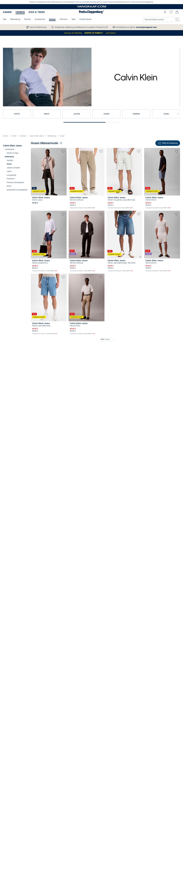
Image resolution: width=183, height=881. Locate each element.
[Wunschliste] (171, 12)
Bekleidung (15, 19)
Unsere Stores (85, 19)
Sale (73, 19)
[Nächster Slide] (178, 114)
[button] (165, 12)
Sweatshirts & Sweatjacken (17, 190)
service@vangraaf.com (146, 27)
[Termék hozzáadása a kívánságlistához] (63, 151)
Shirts (9, 186)
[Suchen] (177, 19)
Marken (52, 19)
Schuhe (27, 19)
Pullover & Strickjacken (15, 182)
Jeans (9, 171)
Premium (64, 19)
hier (149, 2)
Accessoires (40, 19)
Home (5, 136)
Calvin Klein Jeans (37, 136)
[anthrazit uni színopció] (33, 206)
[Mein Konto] (165, 12)
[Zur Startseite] (91, 6)
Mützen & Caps (12, 153)
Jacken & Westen (13, 168)
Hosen (62, 136)
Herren (20, 12)
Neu (4, 19)
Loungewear (11, 175)
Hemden (10, 160)
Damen (7, 12)
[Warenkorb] (177, 12)
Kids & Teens (37, 12)
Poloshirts (11, 179)
